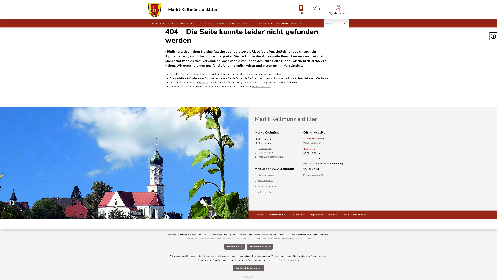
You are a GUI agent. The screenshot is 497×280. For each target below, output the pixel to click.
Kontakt (259, 214)
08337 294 (265, 148)
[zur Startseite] (154, 9)
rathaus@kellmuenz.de (272, 156)
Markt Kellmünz (265, 180)
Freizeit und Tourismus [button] (256, 23)
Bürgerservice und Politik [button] (192, 23)
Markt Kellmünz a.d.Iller (193, 9)
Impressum (248, 277)
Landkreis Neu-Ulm (315, 175)
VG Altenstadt (265, 192)
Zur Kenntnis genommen (248, 268)
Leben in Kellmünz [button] (225, 23)
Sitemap (203, 82)
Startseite (205, 74)
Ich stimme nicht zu (260, 246)
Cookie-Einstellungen (354, 214)
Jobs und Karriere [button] (287, 23)
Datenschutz (298, 214)
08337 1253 (266, 152)
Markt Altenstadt (266, 175)
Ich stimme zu (234, 246)
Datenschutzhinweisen (291, 239)
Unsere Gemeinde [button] (159, 23)
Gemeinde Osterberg (268, 186)
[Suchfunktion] (345, 23)
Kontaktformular (261, 86)
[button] (493, 36)
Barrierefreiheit (278, 214)
